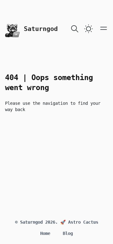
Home (45, 233)
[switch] (88, 28)
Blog (68, 233)
